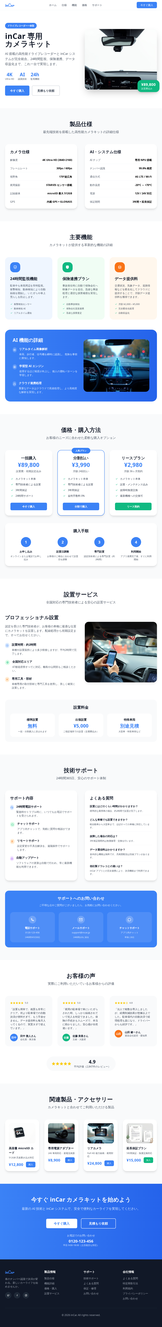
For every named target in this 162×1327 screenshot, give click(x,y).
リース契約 (133, 506)
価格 (84, 5)
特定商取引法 (130, 1283)
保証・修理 (90, 1288)
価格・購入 (50, 1288)
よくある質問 (91, 1283)
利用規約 (128, 1288)
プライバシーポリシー (135, 1293)
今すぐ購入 (146, 5)
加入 (148, 1160)
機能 (74, 5)
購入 (30, 1164)
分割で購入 (81, 506)
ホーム (53, 5)
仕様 (64, 5)
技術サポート (91, 1278)
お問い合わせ (91, 1293)
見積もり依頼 (45, 91)
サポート (97, 5)
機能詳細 (49, 1283)
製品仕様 (49, 1278)
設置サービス (51, 1293)
